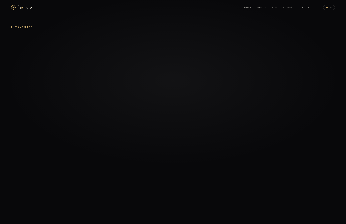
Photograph (267, 7)
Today (247, 7)
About (305, 7)
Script (288, 7)
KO (331, 7)
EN (326, 7)
